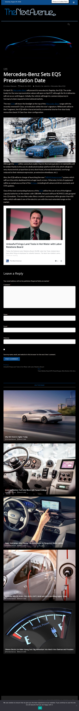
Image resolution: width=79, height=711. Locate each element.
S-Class (34, 183)
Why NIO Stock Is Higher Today (16, 437)
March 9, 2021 (22, 439)
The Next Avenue (11, 439)
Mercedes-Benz (19, 90)
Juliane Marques (11, 86)
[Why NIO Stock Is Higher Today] (39, 415)
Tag (73, 700)
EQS (13, 104)
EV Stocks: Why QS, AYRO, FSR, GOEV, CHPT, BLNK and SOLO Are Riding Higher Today (36, 596)
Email (5, 326)
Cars (5, 69)
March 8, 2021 (22, 651)
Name (5, 314)
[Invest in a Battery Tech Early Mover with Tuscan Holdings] (39, 468)
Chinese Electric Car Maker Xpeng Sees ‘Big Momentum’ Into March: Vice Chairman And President (39, 649)
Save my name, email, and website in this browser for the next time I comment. (29, 354)
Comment (7, 285)
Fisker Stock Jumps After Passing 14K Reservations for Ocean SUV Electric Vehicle (34, 543)
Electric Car (39, 86)
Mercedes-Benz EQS (58, 86)
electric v (47, 86)
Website (6, 338)
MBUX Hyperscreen (53, 177)
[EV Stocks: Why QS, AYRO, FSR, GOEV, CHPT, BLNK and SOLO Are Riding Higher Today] (39, 575)
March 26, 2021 (25, 86)
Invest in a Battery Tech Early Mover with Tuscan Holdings (26, 490)
